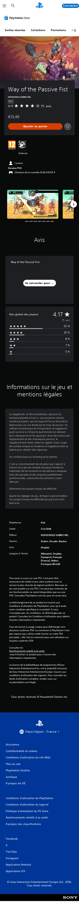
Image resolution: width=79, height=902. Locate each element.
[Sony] (70, 900)
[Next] (73, 204)
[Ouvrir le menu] (4, 6)
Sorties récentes (15, 30)
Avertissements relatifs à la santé (26, 651)
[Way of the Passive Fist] (32, 204)
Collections (38, 30)
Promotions (58, 30)
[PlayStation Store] (18, 18)
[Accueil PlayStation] (39, 5)
